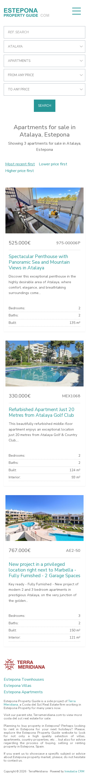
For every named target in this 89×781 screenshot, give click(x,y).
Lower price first (53, 164)
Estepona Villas (17, 685)
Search (44, 106)
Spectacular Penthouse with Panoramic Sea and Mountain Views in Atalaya (39, 262)
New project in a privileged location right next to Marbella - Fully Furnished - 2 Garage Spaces (44, 570)
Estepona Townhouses (24, 679)
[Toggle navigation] (76, 11)
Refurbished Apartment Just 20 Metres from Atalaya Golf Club (41, 412)
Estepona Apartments (23, 692)
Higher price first (19, 171)
